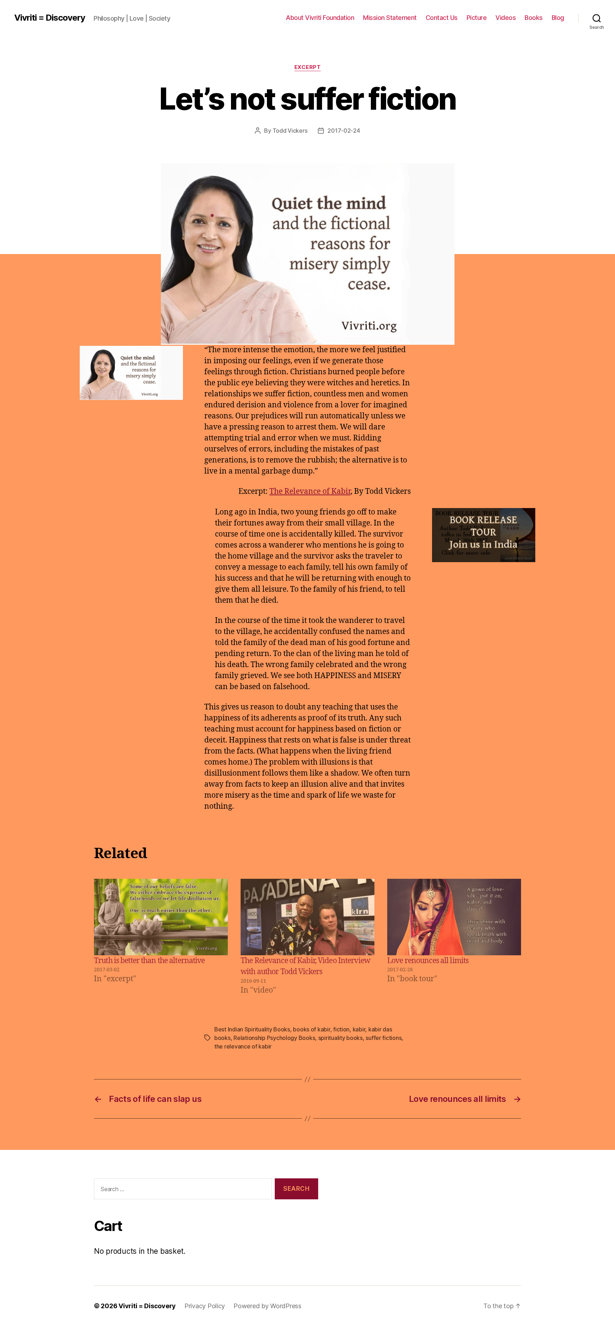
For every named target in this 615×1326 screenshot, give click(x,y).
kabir (359, 1029)
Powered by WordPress (267, 1306)
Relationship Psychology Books (274, 1037)
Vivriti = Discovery (49, 18)
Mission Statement (390, 17)
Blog (558, 17)
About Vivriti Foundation (320, 17)
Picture (477, 17)
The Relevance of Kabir (310, 491)
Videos (505, 17)
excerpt (307, 67)
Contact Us (442, 17)
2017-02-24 (343, 130)
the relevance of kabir (243, 1046)
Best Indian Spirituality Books (252, 1029)
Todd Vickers (290, 130)
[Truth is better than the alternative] (161, 917)
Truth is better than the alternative (149, 961)
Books (534, 17)
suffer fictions (383, 1037)
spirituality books (340, 1037)
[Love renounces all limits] (454, 917)
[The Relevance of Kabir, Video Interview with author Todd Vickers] (307, 917)
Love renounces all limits (427, 961)
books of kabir (311, 1029)
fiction (341, 1029)
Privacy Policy (204, 1306)
